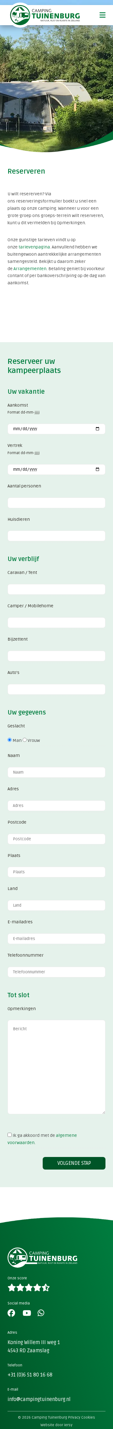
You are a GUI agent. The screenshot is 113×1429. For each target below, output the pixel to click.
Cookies (88, 1417)
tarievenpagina (34, 247)
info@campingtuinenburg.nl (39, 1399)
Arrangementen (29, 268)
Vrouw (33, 740)
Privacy (74, 1417)
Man (17, 740)
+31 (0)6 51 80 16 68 (30, 1375)
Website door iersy (56, 1425)
